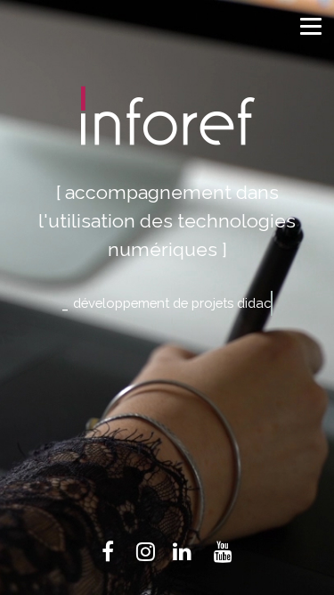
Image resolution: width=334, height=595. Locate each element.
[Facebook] (108, 551)
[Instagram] (145, 551)
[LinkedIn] (182, 551)
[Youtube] (223, 551)
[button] (308, 24)
